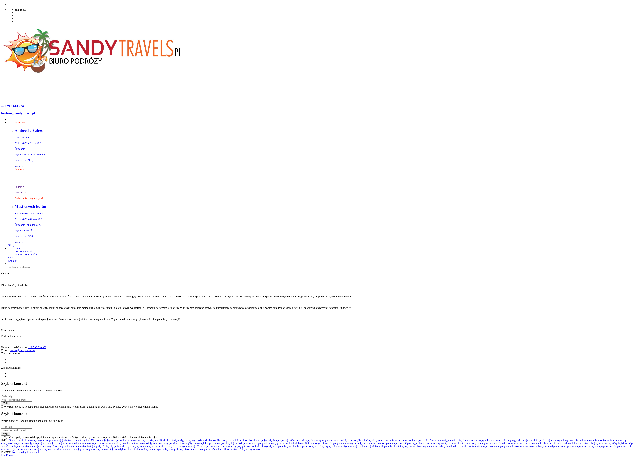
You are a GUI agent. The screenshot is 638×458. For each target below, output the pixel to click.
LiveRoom (7, 455)
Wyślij (5, 403)
